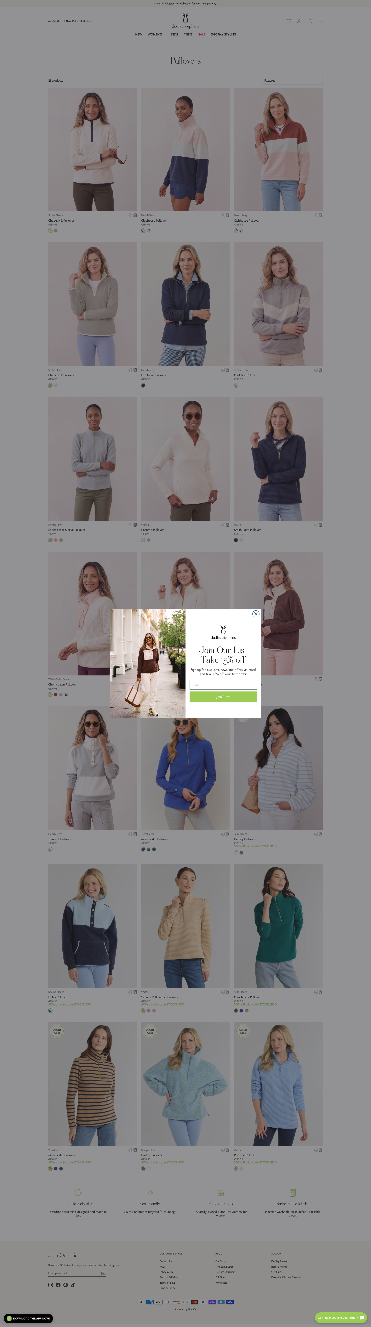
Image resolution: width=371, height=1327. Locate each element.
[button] (28, 1318)
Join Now (223, 697)
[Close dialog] (256, 613)
